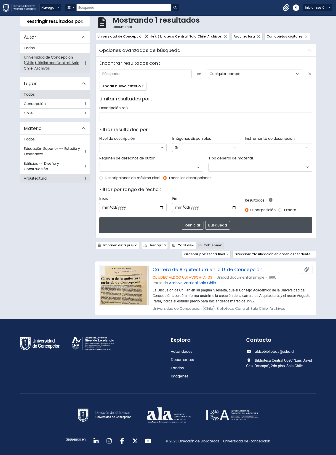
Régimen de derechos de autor (127, 158)
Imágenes (180, 376)
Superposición (263, 210)
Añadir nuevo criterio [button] (121, 86)
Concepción (55, 105)
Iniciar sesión (316, 7)
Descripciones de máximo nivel (132, 177)
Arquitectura (55, 179)
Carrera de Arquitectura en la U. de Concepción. (207, 269)
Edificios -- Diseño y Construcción (55, 166)
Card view (185, 245)
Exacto (290, 210)
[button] (286, 8)
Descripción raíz (113, 107)
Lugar (30, 83)
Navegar (49, 7)
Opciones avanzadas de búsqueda (140, 50)
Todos (29, 48)
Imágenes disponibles (191, 138)
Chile (55, 114)
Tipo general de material (230, 158)
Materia (33, 128)
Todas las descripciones (189, 177)
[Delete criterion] (310, 74)
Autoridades (181, 351)
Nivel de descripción (117, 138)
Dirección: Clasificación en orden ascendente (273, 254)
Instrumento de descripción (270, 138)
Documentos (182, 359)
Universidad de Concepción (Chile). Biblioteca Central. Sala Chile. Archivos (55, 63)
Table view (212, 245)
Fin (174, 198)
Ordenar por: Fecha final (205, 254)
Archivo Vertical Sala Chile (192, 282)
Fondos (177, 368)
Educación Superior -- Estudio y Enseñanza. (55, 151)
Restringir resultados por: (55, 21)
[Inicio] (21, 7)
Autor (30, 37)
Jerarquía (157, 245)
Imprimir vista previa (119, 245)
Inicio (103, 198)
